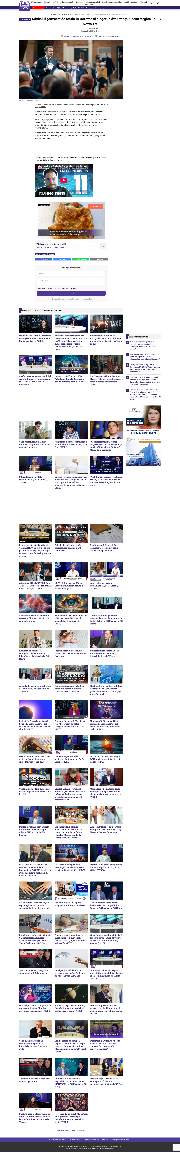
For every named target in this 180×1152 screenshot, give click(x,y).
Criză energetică (66, 2)
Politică (47, 2)
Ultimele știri (36, 2)
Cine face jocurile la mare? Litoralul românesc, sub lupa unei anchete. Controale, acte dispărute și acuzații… (82, 8)
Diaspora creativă (93, 2)
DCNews (24, 6)
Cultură (144, 2)
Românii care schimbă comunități (115, 2)
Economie (79, 2)
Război (55, 2)
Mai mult (89, 4)
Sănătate (134, 2)
